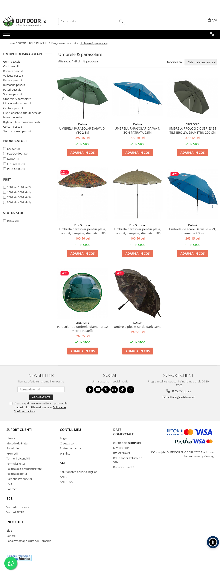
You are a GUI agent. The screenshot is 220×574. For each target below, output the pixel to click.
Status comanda (70, 448)
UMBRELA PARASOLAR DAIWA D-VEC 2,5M (82, 130)
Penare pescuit (12, 80)
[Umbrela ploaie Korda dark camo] (137, 293)
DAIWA (11, 148)
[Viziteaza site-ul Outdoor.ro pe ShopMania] (20, 558)
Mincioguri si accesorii (17, 103)
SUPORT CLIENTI (19, 429)
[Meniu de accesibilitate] (213, 542)
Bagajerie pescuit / (65, 43)
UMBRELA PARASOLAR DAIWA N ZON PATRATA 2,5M (137, 130)
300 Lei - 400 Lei (17, 202)
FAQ (9, 484)
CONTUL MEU (70, 429)
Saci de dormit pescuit (17, 131)
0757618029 (181, 391)
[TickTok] (122, 389)
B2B (9, 498)
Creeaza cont (68, 443)
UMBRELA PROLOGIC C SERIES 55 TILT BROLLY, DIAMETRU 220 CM (192, 130)
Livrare (10, 438)
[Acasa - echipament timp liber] (24, 21)
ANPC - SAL (67, 482)
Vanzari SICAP (15, 512)
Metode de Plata (17, 443)
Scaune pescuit (12, 94)
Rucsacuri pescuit (14, 85)
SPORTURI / (26, 43)
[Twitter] (106, 389)
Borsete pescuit (13, 71)
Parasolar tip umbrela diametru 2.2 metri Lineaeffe (82, 329)
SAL (63, 463)
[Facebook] (89, 389)
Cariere (10, 536)
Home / (12, 43)
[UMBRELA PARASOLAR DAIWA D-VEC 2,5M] (82, 98)
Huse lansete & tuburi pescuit (22, 113)
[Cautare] (121, 21)
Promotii (12, 453)
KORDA (11, 159)
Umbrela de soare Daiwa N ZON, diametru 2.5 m (192, 231)
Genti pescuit (11, 61)
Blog (9, 530)
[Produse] (7, 35)
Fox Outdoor (15, 153)
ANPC (63, 477)
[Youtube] (98, 389)
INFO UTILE (15, 522)
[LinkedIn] (114, 389)
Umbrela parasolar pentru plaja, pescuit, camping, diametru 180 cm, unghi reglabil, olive (137, 231)
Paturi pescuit (12, 89)
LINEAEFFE (14, 164)
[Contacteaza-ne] (212, 34)
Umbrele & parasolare (17, 99)
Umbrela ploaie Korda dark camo (137, 327)
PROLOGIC (14, 169)
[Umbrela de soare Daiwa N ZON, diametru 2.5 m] (192, 194)
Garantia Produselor (19, 479)
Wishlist (65, 453)
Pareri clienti (14, 448)
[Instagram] (130, 389)
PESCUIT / (43, 43)
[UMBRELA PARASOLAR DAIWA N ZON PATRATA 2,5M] (137, 98)
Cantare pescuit (13, 108)
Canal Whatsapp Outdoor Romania (28, 541)
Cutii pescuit (11, 66)
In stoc (11, 221)
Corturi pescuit (12, 126)
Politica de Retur (16, 474)
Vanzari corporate (17, 507)
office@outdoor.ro (181, 397)
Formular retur (15, 464)
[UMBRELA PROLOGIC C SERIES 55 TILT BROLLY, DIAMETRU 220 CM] (192, 98)
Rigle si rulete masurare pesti (21, 122)
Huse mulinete (12, 117)
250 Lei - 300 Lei (17, 197)
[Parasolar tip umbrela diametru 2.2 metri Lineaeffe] (82, 293)
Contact (11, 489)
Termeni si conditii (18, 458)
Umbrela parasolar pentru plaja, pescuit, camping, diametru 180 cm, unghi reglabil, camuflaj (82, 231)
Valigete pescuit (13, 75)
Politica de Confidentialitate (24, 469)
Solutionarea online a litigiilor (78, 472)
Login (63, 438)
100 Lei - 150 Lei (17, 187)
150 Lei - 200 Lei (17, 192)
